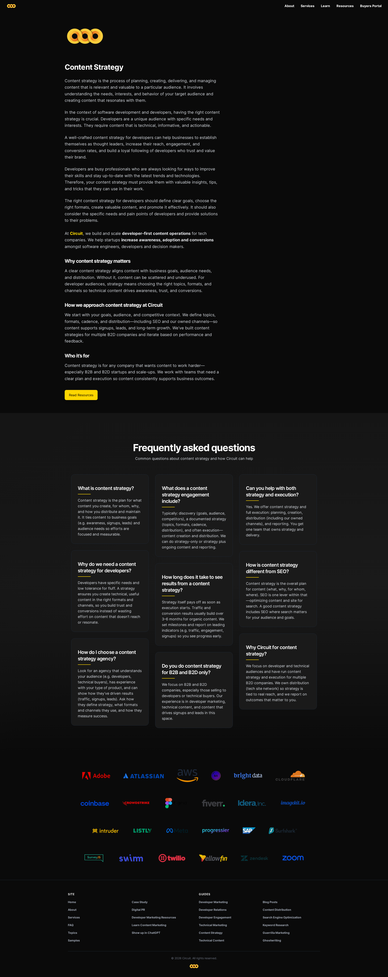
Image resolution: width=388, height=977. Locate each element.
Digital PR (138, 909)
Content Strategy (210, 932)
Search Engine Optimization (282, 917)
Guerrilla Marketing (276, 932)
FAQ (71, 925)
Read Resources (81, 395)
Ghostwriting (272, 940)
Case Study (140, 902)
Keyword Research (276, 925)
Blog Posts (270, 902)
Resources (345, 6)
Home (72, 902)
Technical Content (211, 940)
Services (307, 6)
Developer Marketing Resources (154, 917)
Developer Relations (213, 909)
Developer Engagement (215, 917)
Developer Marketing (213, 902)
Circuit (76, 233)
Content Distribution (277, 909)
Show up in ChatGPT (146, 932)
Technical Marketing (213, 925)
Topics (72, 932)
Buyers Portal (371, 6)
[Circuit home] (11, 6)
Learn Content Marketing (149, 925)
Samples (74, 940)
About (289, 6)
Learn (325, 6)
